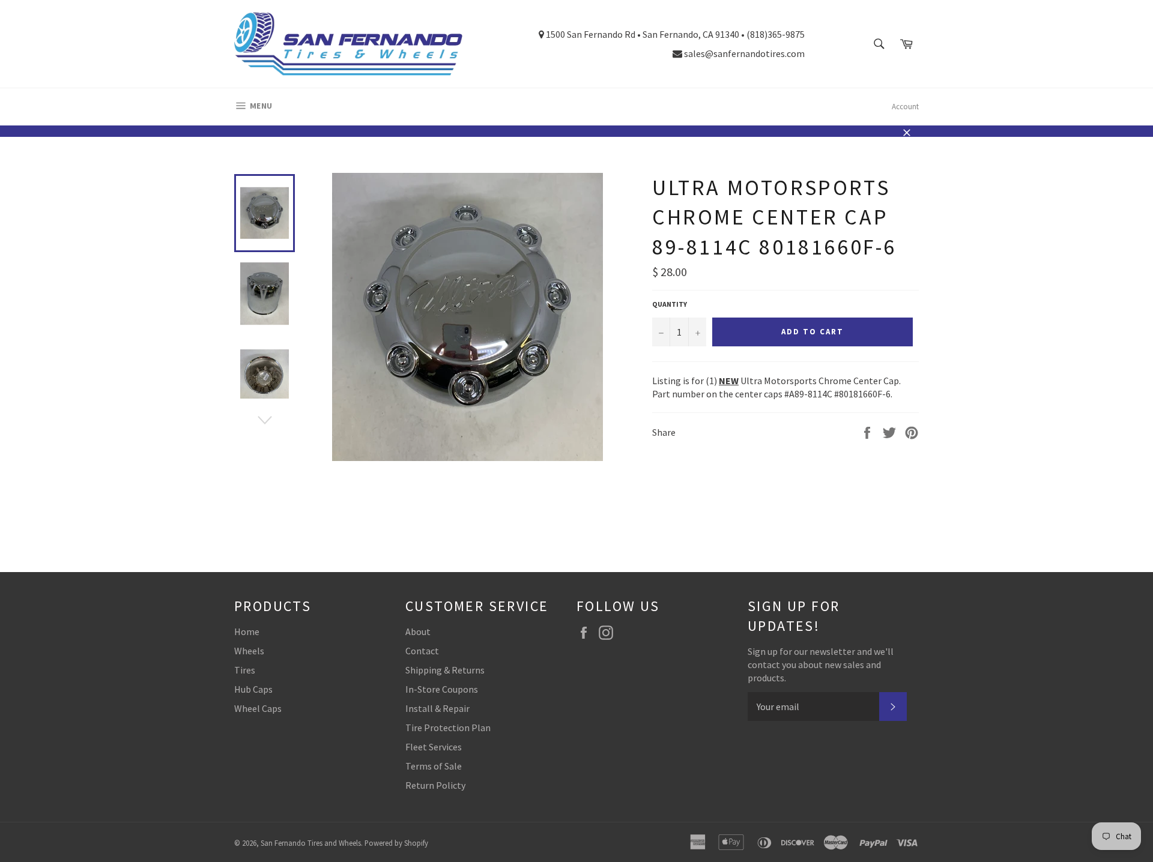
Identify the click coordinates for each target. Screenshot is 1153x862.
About (418, 631)
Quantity (669, 304)
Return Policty (435, 785)
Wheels (249, 651)
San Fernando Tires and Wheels (311, 843)
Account (905, 106)
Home (246, 631)
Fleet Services (433, 747)
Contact (422, 651)
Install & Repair (437, 708)
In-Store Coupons (441, 689)
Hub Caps (253, 689)
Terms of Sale (433, 766)
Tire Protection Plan (448, 728)
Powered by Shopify (396, 843)
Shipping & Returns (445, 670)
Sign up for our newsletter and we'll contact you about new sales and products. (821, 664)
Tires (244, 670)
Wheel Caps (258, 708)
